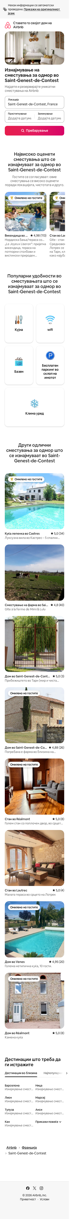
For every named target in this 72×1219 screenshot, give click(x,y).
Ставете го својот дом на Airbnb (32, 25)
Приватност (28, 1199)
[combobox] (34, 104)
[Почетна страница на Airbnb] (8, 25)
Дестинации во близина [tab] (21, 1073)
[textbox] (19, 118)
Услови (44, 1199)
